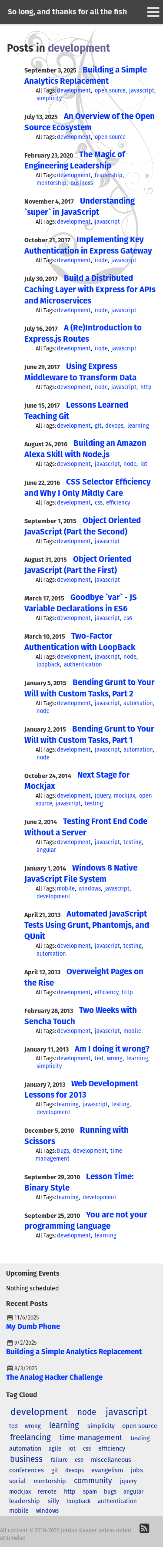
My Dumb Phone (33, 1327)
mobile (66, 889)
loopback (48, 665)
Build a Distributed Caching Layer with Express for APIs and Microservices (90, 289)
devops (114, 426)
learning (138, 426)
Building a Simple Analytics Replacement (74, 1352)
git (98, 426)
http (146, 387)
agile (55, 1449)
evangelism (107, 1471)
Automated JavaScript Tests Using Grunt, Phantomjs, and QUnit (86, 925)
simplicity (49, 99)
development (74, 91)
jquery (102, 796)
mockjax (124, 796)
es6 (127, 618)
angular (46, 850)
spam (90, 1492)
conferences (26, 1471)
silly (53, 1501)
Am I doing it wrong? (112, 1049)
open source (110, 91)
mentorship (52, 183)
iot (143, 464)
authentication (83, 665)
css (99, 503)
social (17, 1481)
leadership (109, 175)
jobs (137, 1471)
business (81, 183)
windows (90, 889)
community (93, 1481)
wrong (115, 1059)
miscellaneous (111, 1460)
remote (47, 1492)
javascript (141, 91)
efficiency (118, 503)
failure (59, 1460)
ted (99, 1059)
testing (94, 804)
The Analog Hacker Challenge (54, 1378)
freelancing (30, 1438)
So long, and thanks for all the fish (67, 12)
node (101, 261)
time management (91, 1438)
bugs (63, 1151)
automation (138, 703)
